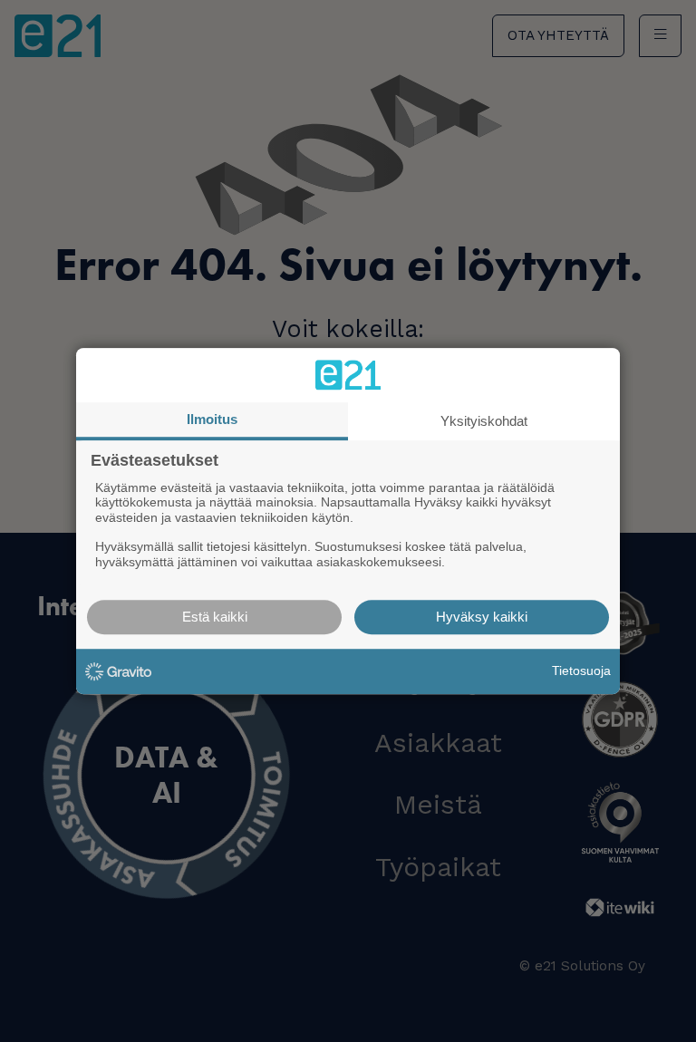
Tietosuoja (581, 670)
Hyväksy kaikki (481, 616)
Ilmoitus (212, 419)
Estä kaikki (214, 616)
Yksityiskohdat (483, 421)
